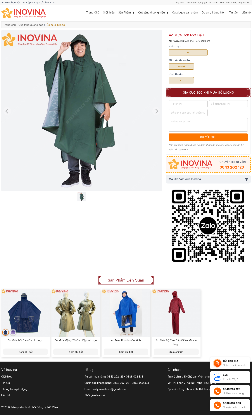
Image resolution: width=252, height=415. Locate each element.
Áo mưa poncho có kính (126, 340)
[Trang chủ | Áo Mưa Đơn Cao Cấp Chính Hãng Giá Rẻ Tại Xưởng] (23, 17)
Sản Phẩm (124, 12)
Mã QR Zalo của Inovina (208, 179)
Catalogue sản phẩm (185, 12)
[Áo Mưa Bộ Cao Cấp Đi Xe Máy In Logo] (176, 313)
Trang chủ (178, 2)
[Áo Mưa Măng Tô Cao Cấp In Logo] (75, 313)
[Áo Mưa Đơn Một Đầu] (81, 190)
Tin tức (233, 12)
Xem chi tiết (25, 351)
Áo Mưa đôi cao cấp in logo (25, 340)
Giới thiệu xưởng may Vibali (234, 2)
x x (181, 80)
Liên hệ (246, 12)
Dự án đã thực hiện (213, 12)
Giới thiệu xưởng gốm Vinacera (202, 2)
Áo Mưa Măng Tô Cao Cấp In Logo (76, 340)
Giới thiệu (109, 12)
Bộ (188, 52)
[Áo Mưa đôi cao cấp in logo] (25, 313)
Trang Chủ (92, 12)
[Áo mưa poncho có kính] (126, 313)
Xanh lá (181, 66)
